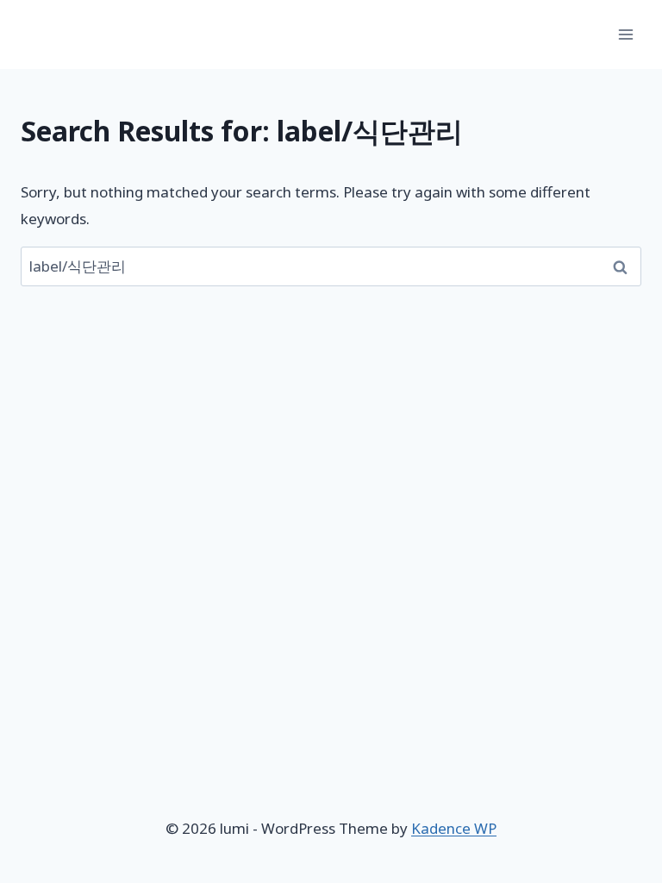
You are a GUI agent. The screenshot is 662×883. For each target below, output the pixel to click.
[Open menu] (625, 34)
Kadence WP (453, 828)
